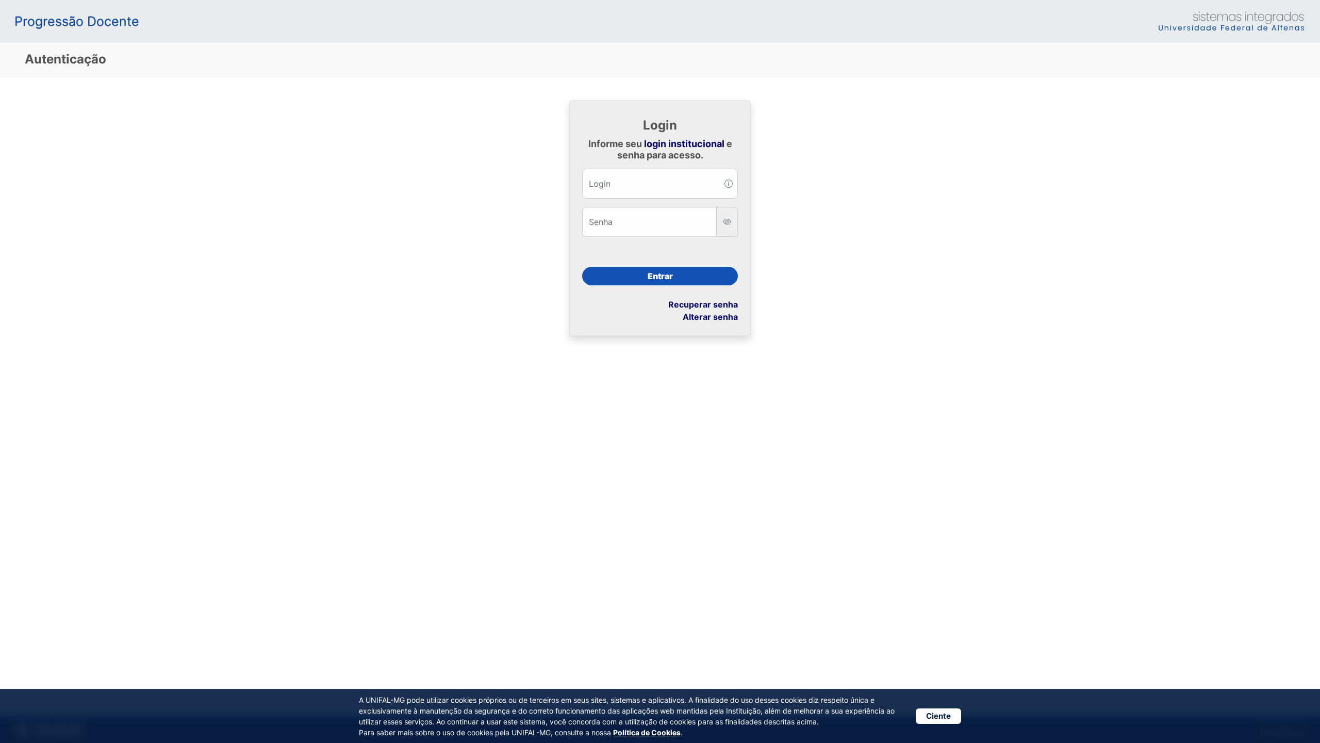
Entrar (660, 276)
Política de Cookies (647, 732)
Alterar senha (710, 317)
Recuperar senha (703, 304)
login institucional (684, 143)
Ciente (938, 716)
